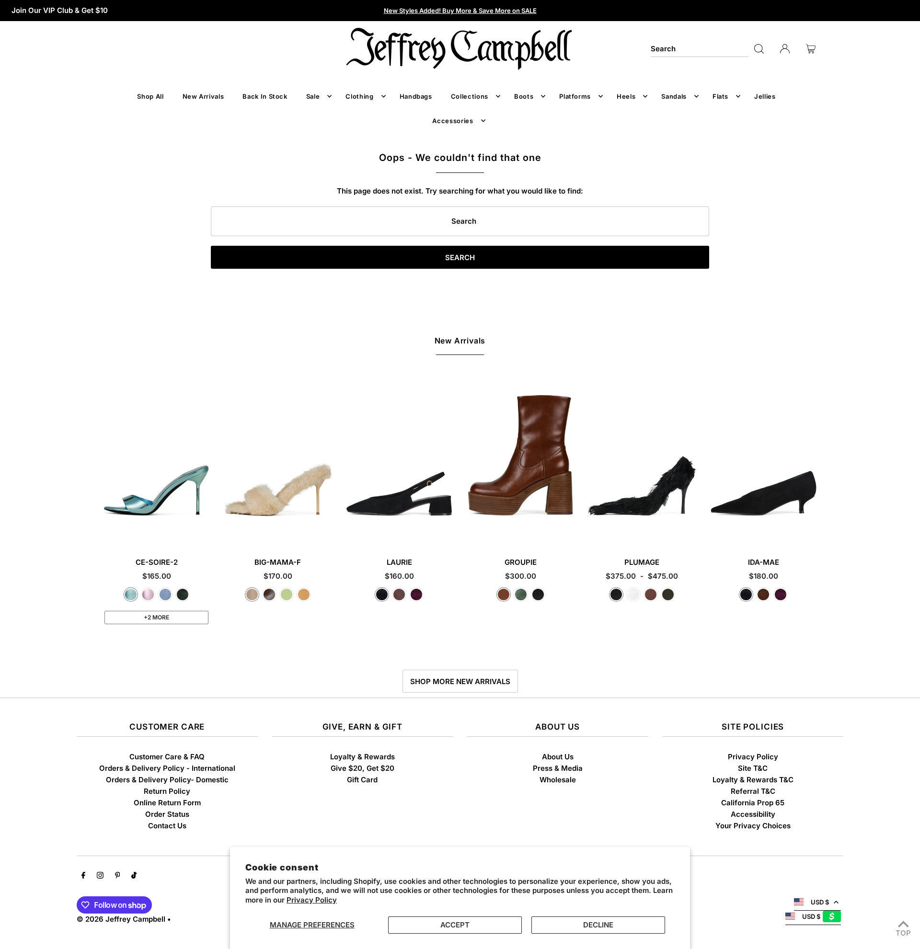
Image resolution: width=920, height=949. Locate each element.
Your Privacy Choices (753, 825)
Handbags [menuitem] (416, 96)
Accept (455, 924)
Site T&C (753, 768)
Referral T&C (753, 791)
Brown (650, 594)
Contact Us (167, 825)
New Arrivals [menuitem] (203, 96)
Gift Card (362, 779)
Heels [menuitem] (626, 96)
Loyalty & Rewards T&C (753, 779)
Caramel (503, 594)
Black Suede (382, 594)
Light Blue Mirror (131, 594)
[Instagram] (100, 876)
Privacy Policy (312, 899)
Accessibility (753, 814)
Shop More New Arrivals (460, 681)
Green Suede (182, 594)
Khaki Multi (668, 594)
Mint (286, 594)
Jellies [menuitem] (765, 96)
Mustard (303, 594)
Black (538, 594)
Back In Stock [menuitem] (264, 96)
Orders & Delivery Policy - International (167, 768)
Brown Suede (399, 594)
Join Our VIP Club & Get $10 (60, 10)
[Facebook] (83, 876)
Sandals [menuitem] (674, 96)
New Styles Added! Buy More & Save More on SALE (460, 10)
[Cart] (811, 49)
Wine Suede (416, 594)
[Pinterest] (117, 876)
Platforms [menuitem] (575, 96)
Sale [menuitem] (313, 96)
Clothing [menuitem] (359, 96)
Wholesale (558, 779)
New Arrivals (460, 340)
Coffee (269, 594)
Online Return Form (167, 802)
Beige (252, 594)
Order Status (167, 814)
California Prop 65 (752, 802)
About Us (558, 756)
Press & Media (558, 768)
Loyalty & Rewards (362, 756)
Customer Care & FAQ (167, 756)
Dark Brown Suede (763, 594)
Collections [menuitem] (469, 96)
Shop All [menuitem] (150, 96)
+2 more (156, 617)
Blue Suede (165, 594)
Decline (598, 924)
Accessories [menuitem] (452, 121)
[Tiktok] (134, 876)
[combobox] (699, 49)
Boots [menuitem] (523, 96)
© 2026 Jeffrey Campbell (121, 919)
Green (521, 594)
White (633, 594)
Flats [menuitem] (720, 96)
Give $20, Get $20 (362, 768)
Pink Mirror (148, 594)
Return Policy (167, 791)
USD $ (820, 902)
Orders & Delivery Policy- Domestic (167, 779)
